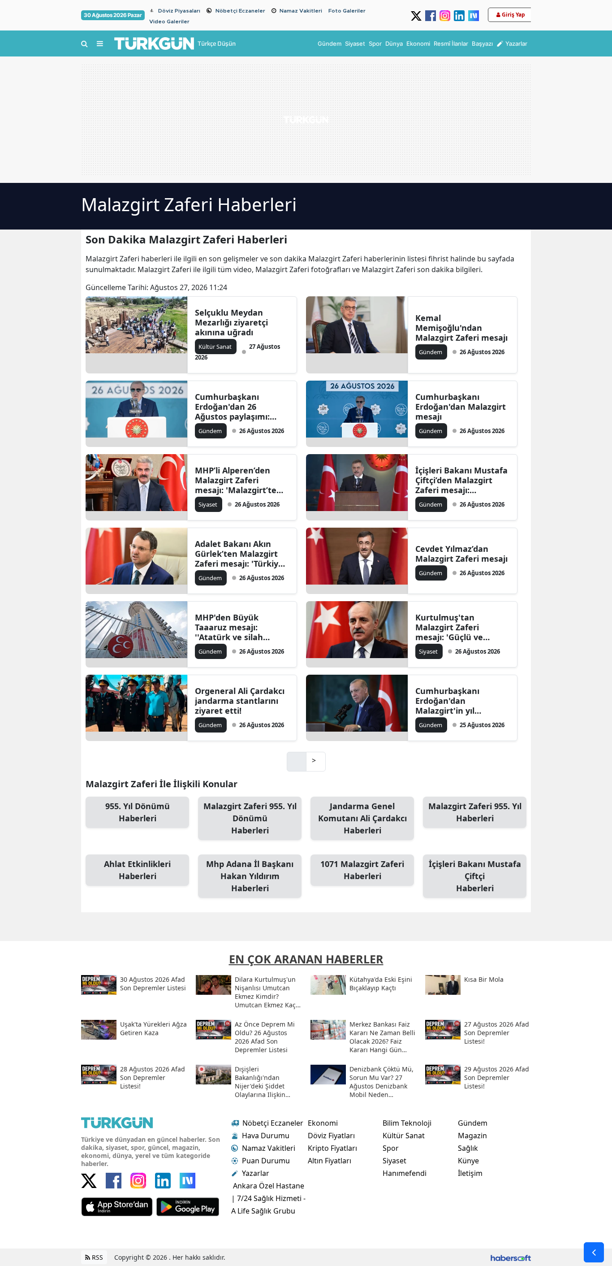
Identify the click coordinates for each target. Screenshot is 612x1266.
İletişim (470, 1173)
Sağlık (468, 1148)
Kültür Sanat (404, 1135)
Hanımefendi (405, 1173)
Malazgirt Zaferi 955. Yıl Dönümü (250, 818)
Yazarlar (255, 1173)
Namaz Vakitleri (301, 10)
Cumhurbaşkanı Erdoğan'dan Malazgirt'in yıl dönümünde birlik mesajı (451, 700)
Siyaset (394, 1161)
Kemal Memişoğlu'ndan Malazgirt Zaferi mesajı (461, 328)
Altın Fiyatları (329, 1161)
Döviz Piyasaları (179, 10)
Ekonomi (323, 1123)
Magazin (472, 1135)
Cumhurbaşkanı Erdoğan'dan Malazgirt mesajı (460, 406)
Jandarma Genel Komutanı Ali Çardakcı (362, 818)
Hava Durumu (265, 1135)
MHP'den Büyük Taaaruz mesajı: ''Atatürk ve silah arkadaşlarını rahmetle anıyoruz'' (241, 627)
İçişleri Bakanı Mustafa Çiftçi (475, 875)
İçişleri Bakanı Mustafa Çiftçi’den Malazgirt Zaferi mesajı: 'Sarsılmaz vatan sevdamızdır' (461, 480)
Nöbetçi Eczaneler (240, 10)
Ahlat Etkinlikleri (137, 869)
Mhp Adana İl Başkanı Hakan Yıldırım (249, 875)
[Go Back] (594, 1252)
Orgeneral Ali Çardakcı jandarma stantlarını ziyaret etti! (239, 700)
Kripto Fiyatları (332, 1148)
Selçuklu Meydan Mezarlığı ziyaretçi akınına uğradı (231, 322)
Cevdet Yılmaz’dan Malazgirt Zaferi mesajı (461, 554)
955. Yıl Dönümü (137, 812)
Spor (391, 1148)
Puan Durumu (266, 1161)
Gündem (472, 1123)
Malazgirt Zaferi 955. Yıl (474, 812)
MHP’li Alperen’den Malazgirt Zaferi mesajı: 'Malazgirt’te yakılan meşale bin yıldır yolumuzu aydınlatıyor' (235, 480)
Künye (468, 1161)
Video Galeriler (169, 21)
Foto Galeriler (347, 10)
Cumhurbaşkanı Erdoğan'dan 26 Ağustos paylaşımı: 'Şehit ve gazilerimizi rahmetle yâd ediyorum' (236, 406)
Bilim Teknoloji (407, 1123)
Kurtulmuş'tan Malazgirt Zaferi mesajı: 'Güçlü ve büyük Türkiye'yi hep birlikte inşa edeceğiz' (458, 627)
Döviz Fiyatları (331, 1135)
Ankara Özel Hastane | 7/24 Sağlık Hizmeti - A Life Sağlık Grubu (268, 1198)
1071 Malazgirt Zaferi (362, 869)
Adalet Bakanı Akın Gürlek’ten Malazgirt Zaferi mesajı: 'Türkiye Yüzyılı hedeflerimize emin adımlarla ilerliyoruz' (239, 553)
